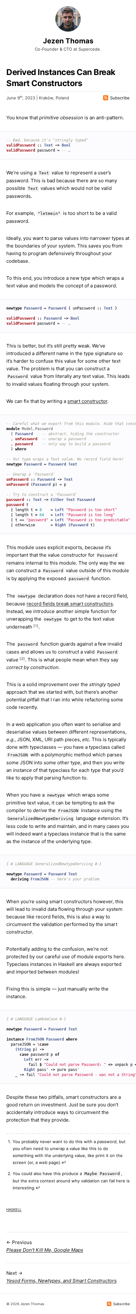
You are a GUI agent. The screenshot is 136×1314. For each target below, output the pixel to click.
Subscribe (120, 97)
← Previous (44, 1246)
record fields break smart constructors (70, 604)
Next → (61, 1277)
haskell (14, 1209)
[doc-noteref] (36, 627)
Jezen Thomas (68, 41)
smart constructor (87, 401)
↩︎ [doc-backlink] (63, 1162)
